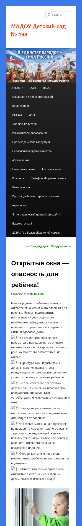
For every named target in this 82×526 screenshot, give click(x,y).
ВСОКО (17, 115)
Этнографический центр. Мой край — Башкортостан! (36, 218)
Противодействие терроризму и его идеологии (35, 200)
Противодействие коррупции (31, 142)
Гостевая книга (52, 169)
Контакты (18, 178)
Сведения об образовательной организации (32, 101)
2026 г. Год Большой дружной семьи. (36, 232)
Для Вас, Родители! (24, 124)
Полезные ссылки (24, 169)
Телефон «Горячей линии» (48, 178)
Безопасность (21, 187)
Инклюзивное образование (30, 133)
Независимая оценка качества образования (32, 155)
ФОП (33, 87)
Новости (17, 87)
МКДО (46, 87)
